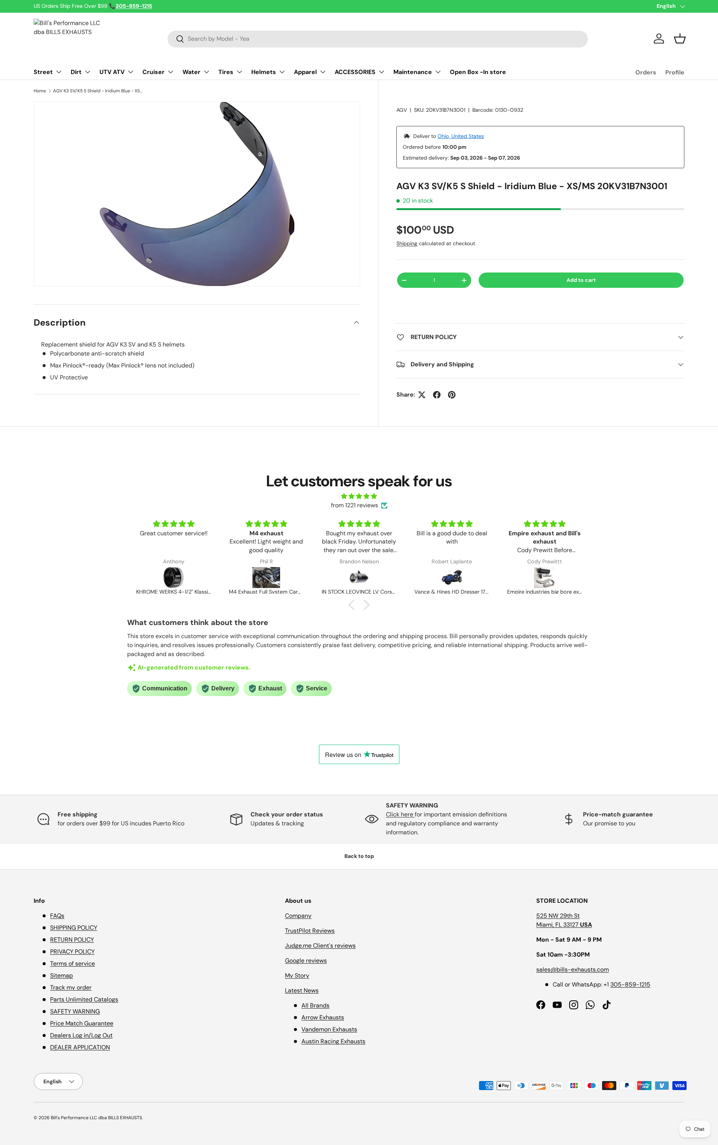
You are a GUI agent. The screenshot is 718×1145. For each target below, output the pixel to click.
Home (40, 91)
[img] (359, 496)
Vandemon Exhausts (329, 1029)
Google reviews (306, 960)
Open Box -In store (478, 72)
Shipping (406, 243)
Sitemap (61, 975)
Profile (674, 72)
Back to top (359, 856)
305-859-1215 (630, 984)
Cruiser (153, 72)
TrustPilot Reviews (310, 931)
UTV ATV (112, 72)
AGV (401, 110)
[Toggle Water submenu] (206, 71)
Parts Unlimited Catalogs (84, 999)
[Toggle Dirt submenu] (87, 71)
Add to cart (581, 280)
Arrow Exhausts (322, 1017)
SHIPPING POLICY (73, 928)
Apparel (305, 72)
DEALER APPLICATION (80, 1047)
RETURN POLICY (72, 940)
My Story (297, 975)
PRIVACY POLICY (72, 951)
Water (191, 72)
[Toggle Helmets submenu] (281, 71)
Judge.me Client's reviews (320, 945)
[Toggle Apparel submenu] (322, 71)
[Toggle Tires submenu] (239, 71)
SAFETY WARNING (75, 1011)
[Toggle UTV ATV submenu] (130, 71)
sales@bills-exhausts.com (572, 969)
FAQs (57, 916)
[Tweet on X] (421, 394)
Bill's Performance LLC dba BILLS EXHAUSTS (96, 1118)
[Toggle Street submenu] (58, 71)
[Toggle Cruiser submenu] (170, 71)
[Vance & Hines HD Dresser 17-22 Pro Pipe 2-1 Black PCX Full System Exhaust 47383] (451, 577)
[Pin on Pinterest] (451, 394)
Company (298, 916)
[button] (680, 38)
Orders (645, 72)
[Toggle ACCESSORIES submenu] (381, 71)
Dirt (76, 72)
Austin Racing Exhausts (333, 1041)
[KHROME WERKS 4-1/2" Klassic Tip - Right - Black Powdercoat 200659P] (173, 577)
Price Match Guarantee (81, 1023)
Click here (400, 814)
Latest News (302, 990)
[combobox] (378, 38)
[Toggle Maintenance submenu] (437, 71)
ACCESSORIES (355, 72)
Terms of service (72, 963)
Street (43, 72)
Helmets (263, 72)
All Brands (315, 1005)
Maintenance (412, 72)
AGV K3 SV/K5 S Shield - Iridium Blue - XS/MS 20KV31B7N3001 (98, 91)
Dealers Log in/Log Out (81, 1035)
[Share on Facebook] (436, 394)
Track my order (71, 987)
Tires (225, 72)
